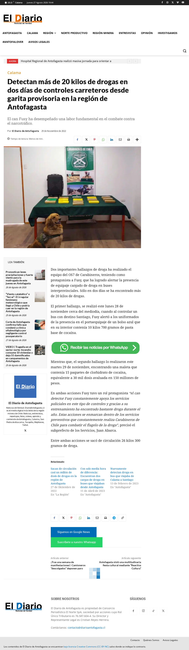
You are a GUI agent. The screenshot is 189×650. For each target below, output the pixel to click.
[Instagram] (167, 3)
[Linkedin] (111, 139)
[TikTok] (153, 611)
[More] (137, 139)
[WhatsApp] (103, 139)
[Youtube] (183, 3)
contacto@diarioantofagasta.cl (86, 627)
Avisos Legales (170, 640)
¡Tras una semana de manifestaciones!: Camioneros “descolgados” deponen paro (68, 565)
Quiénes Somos (151, 640)
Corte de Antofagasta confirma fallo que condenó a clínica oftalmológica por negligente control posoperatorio (18, 329)
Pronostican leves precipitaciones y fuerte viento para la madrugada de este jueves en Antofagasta (19, 277)
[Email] (120, 139)
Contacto (135, 640)
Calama (14, 73)
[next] (135, 61)
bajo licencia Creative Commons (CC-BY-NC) (86, 646)
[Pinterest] (94, 139)
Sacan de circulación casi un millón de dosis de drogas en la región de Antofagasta (64, 476)
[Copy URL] (122, 518)
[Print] (128, 139)
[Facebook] (162, 3)
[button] (184, 50)
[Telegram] (114, 518)
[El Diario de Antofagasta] (25, 387)
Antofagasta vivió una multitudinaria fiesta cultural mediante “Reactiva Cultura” (120, 565)
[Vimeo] (178, 3)
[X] (173, 3)
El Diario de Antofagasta (25, 131)
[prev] (129, 61)
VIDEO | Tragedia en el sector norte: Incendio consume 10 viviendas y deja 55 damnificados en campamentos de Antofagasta (19, 354)
